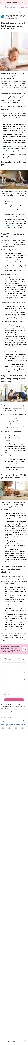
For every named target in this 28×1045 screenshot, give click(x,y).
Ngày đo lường (6, 692)
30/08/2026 (6, 694)
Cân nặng (5, 678)
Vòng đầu (5, 685)
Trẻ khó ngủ (8, 587)
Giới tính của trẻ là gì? (5, 656)
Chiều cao (5, 671)
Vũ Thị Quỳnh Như (14, 15)
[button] (2, 7)
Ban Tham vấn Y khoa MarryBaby (17, 17)
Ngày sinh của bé (6, 664)
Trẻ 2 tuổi (3, 93)
